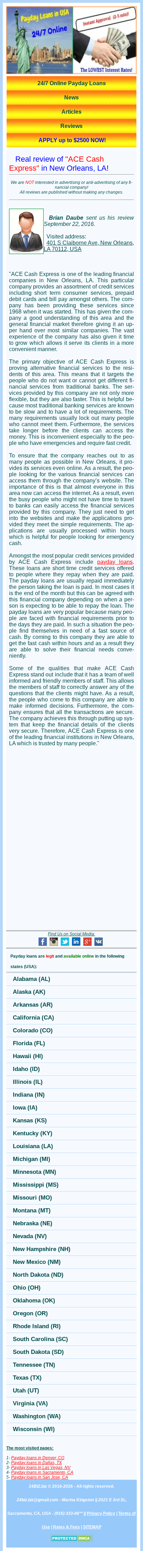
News (71, 97)
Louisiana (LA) (33, 1146)
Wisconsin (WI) (34, 1429)
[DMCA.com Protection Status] (71, 1540)
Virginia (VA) (30, 1403)
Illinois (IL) (28, 1082)
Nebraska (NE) (32, 1223)
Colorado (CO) (33, 1030)
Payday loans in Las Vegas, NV (40, 1467)
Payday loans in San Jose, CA (39, 1477)
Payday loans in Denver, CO (37, 1457)
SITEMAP (92, 1527)
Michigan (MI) (31, 1159)
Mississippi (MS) (36, 1184)
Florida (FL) (29, 1043)
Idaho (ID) (26, 1069)
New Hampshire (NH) (41, 1249)
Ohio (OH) (27, 1287)
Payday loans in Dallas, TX (36, 1462)
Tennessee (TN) (34, 1365)
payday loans (115, 562)
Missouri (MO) (32, 1197)
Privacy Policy (101, 1513)
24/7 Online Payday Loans (71, 83)
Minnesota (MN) (34, 1172)
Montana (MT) (32, 1210)
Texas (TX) (27, 1377)
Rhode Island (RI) (37, 1326)
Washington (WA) (37, 1416)
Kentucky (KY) (32, 1133)
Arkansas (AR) (33, 1004)
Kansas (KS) (30, 1120)
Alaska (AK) (29, 992)
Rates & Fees (66, 1527)
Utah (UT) (26, 1390)
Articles (71, 112)
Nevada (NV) (30, 1236)
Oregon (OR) (30, 1313)
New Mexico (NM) (37, 1262)
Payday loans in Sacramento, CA (42, 1472)
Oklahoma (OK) (34, 1300)
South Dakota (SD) (38, 1352)
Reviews (71, 126)
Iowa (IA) (25, 1107)
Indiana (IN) (29, 1094)
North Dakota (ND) (38, 1275)
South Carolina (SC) (40, 1339)
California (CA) (33, 1017)
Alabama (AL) (31, 979)
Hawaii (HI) (28, 1056)
